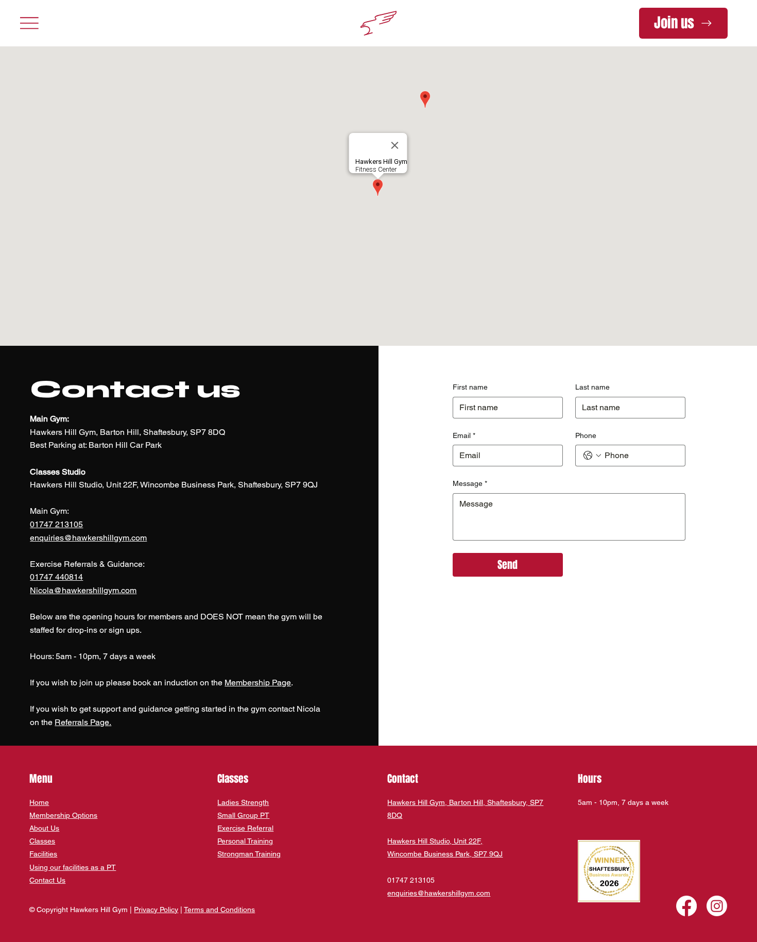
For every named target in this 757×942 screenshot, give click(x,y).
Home (39, 802)
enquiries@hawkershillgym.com (88, 538)
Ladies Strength (243, 802)
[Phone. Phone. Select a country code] (592, 455)
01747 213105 (56, 524)
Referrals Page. (83, 722)
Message (470, 483)
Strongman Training (249, 854)
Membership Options (63, 815)
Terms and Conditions (219, 909)
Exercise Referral (245, 828)
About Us (44, 828)
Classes (42, 841)
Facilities (43, 854)
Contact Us (47, 880)
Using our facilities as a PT (72, 867)
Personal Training (245, 841)
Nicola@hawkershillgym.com (83, 590)
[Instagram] (717, 906)
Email (464, 435)
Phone (585, 435)
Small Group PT (243, 815)
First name (470, 387)
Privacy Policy (156, 909)
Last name (592, 387)
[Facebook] (686, 906)
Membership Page (258, 682)
